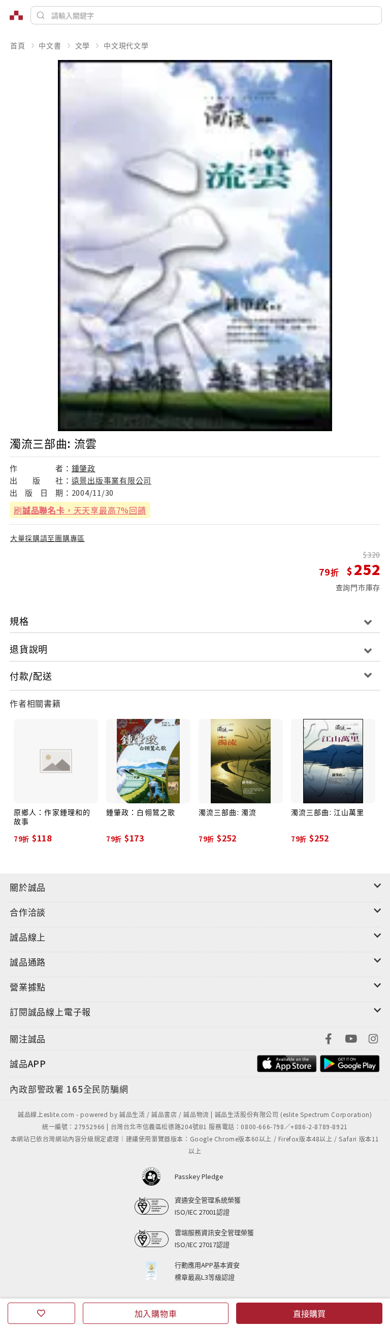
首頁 (17, 45)
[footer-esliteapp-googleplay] (349, 1062)
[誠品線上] (16, 15)
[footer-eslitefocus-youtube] (351, 1037)
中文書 (50, 45)
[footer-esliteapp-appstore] (286, 1062)
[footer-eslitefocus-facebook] (328, 1037)
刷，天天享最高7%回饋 (80, 510)
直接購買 (309, 1313)
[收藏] (41, 1313)
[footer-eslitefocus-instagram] (373, 1037)
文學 (82, 45)
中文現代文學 (126, 45)
